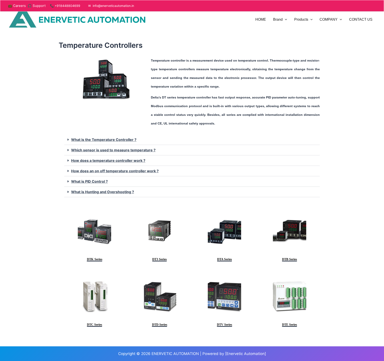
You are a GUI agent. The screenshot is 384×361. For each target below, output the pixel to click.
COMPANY (329, 19)
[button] (192, 139)
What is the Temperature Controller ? (103, 139)
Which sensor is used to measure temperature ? (113, 150)
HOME (260, 19)
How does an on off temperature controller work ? (115, 171)
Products (301, 19)
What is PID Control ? (89, 181)
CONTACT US (360, 19)
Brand (278, 19)
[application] (285, 20)
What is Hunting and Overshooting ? (102, 192)
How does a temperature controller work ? (108, 160)
